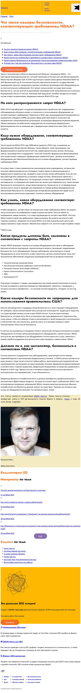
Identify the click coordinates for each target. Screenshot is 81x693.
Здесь (67, 399)
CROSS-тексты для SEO (12, 641)
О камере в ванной (18, 679)
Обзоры (47, 4)
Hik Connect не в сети (34, 676)
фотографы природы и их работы (18, 562)
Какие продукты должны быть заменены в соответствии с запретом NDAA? (36, 58)
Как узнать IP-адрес (34, 682)
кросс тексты (9, 548)
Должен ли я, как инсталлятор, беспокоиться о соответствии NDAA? (33, 63)
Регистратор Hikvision (34, 679)
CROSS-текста (40, 396)
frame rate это (10, 557)
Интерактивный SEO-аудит (14, 627)
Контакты (47, 10)
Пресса (47, 8)
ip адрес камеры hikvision (14, 554)
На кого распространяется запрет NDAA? (21, 49)
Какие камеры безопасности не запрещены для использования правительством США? (40, 60)
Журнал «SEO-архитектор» (13, 656)
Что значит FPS (17, 676)
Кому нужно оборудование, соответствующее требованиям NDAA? (32, 52)
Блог (46, 6)
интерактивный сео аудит (15, 551)
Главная (47, 3)
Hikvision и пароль (18, 682)
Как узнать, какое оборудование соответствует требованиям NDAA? (33, 55)
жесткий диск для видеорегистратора (20, 559)
